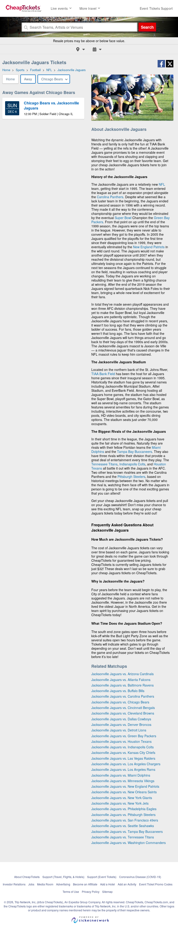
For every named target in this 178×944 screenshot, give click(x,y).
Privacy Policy (90, 892)
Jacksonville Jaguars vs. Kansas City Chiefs (123, 752)
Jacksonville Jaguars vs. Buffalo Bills (117, 690)
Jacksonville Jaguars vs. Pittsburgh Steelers (123, 814)
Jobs (31, 884)
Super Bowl (123, 217)
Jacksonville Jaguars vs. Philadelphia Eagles (123, 808)
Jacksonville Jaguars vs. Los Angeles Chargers (125, 764)
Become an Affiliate (85, 884)
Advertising (63, 884)
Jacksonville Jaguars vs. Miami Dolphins (120, 775)
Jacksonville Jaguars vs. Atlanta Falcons (120, 679)
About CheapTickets (27, 877)
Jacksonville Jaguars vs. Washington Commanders (128, 842)
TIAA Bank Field (103, 373)
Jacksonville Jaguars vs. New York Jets (120, 803)
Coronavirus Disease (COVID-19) (140, 877)
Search (147, 27)
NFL (162, 184)
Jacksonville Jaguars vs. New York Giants (121, 797)
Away (28, 79)
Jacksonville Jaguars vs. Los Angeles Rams (123, 769)
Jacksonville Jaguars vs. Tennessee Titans (122, 837)
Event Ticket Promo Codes (155, 884)
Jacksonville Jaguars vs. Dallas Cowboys (121, 719)
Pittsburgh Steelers (131, 476)
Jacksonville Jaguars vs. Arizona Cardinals (122, 673)
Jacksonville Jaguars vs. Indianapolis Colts (122, 747)
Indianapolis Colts (132, 464)
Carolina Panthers (110, 196)
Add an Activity (127, 884)
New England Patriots (149, 247)
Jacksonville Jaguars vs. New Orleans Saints (124, 792)
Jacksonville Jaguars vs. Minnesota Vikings (122, 780)
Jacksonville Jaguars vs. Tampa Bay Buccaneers (127, 831)
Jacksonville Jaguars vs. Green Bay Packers (123, 736)
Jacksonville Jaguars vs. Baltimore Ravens (122, 685)
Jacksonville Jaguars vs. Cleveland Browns (122, 713)
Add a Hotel (107, 884)
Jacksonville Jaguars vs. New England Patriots (125, 786)
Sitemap (107, 892)
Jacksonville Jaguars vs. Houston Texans (121, 741)
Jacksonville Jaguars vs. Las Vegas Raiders (123, 758)
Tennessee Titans (104, 464)
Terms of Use (71, 892)
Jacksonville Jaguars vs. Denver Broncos (121, 724)
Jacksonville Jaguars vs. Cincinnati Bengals (123, 707)
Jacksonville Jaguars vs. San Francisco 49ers (124, 820)
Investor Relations (14, 884)
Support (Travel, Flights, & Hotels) (63, 877)
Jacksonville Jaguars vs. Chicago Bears (120, 702)
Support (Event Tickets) (101, 877)
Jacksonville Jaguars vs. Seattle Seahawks (122, 825)
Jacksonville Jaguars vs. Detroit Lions (118, 730)
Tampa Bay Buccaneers (134, 451)
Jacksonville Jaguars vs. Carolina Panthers (122, 696)
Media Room (45, 884)
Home (10, 79)
